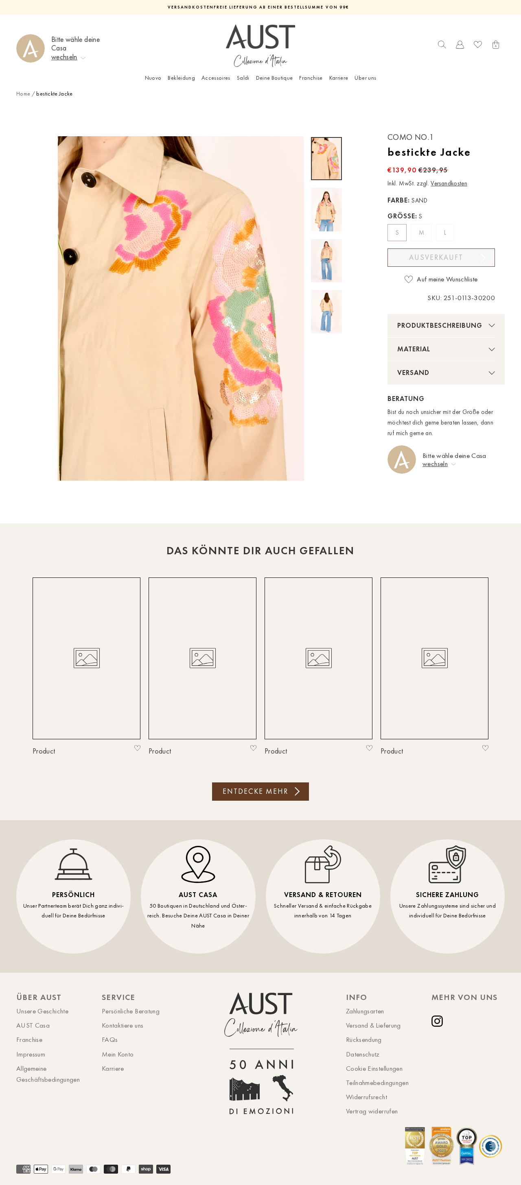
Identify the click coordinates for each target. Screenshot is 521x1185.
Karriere (338, 77)
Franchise (310, 77)
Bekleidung (181, 77)
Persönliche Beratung (131, 1011)
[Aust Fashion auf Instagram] (438, 1021)
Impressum (30, 1054)
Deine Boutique (274, 77)
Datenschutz (363, 1054)
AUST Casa (33, 1025)
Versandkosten (449, 183)
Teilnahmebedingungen (377, 1082)
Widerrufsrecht (366, 1097)
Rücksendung (364, 1039)
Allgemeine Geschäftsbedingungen (48, 1073)
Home (23, 93)
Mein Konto (118, 1054)
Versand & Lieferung (373, 1025)
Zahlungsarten (365, 1011)
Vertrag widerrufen (372, 1111)
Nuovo (153, 77)
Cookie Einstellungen (374, 1068)
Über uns (365, 77)
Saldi (243, 77)
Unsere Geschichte (42, 1011)
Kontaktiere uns (122, 1025)
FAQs (110, 1039)
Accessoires (215, 77)
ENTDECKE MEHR (255, 791)
